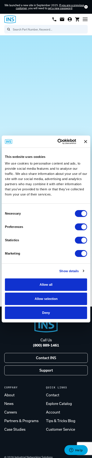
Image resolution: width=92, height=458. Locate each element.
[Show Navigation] (85, 19)
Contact (52, 395)
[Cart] (77, 19)
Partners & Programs (21, 421)
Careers (10, 412)
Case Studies (14, 429)
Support (46, 370)
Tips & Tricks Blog (60, 421)
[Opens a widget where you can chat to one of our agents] (76, 450)
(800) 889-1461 (46, 345)
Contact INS (46, 358)
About (9, 395)
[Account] (69, 19)
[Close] (86, 7)
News (8, 404)
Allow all (46, 284)
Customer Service (60, 429)
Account (53, 412)
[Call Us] (54, 19)
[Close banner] (85, 141)
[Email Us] (62, 19)
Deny (46, 312)
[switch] (81, 226)
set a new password (60, 8)
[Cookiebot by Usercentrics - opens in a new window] (58, 141)
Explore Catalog (59, 404)
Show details (69, 271)
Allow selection (46, 299)
